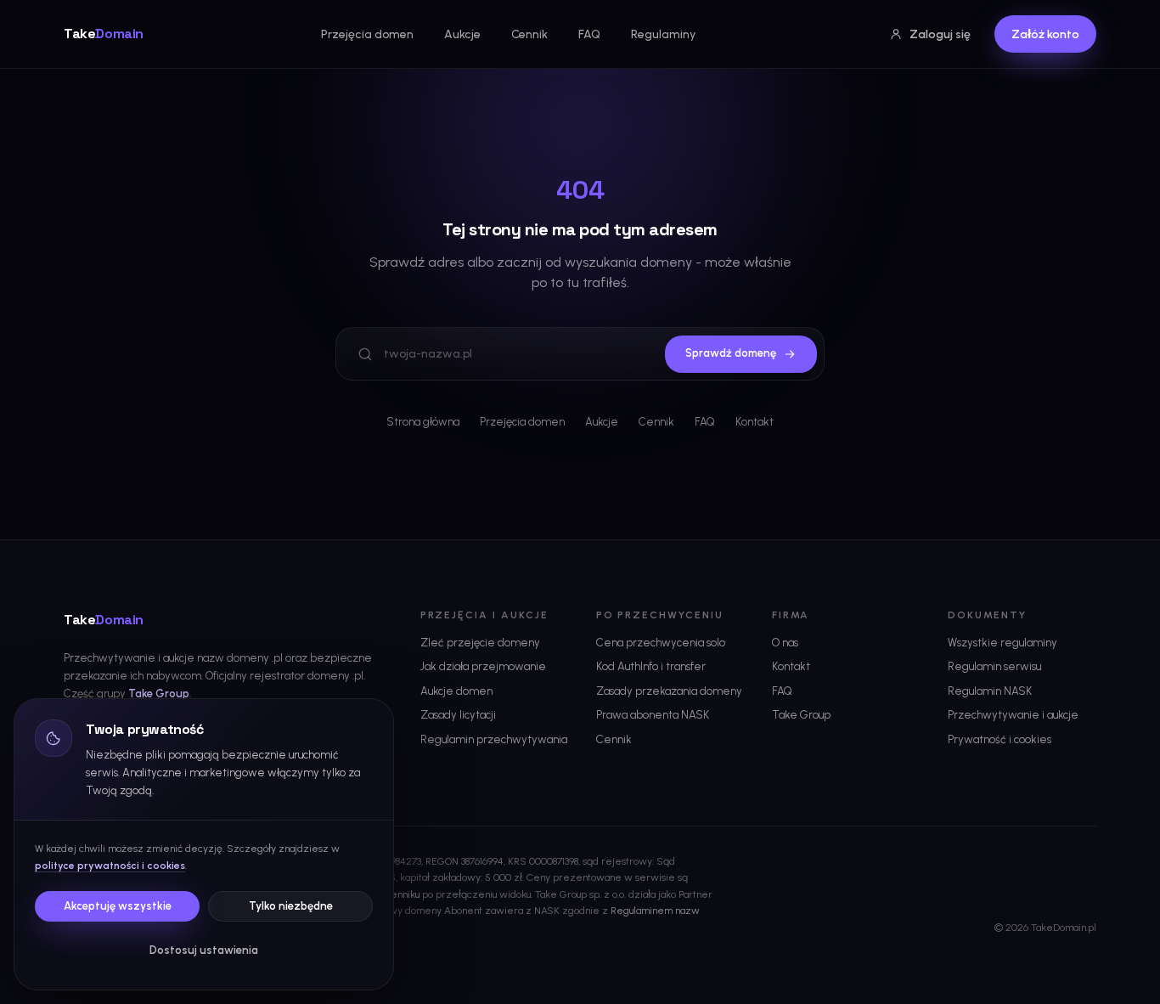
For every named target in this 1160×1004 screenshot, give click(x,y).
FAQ (589, 34)
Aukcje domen (456, 691)
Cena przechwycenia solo (660, 642)
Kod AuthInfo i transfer (651, 666)
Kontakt (754, 421)
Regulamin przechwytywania (493, 739)
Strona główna (422, 421)
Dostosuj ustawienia (203, 950)
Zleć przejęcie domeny (480, 642)
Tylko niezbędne (291, 906)
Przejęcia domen (367, 34)
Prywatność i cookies (999, 739)
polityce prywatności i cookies (110, 865)
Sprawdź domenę (730, 353)
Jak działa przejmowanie (483, 666)
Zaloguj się (940, 34)
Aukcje (462, 34)
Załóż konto (1045, 34)
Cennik (529, 34)
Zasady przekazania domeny (669, 691)
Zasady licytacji (458, 714)
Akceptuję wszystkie (118, 906)
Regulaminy (663, 34)
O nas (785, 642)
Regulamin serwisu (994, 666)
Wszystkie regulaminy (1002, 642)
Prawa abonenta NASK (652, 714)
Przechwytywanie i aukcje (1013, 714)
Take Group (158, 693)
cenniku (403, 894)
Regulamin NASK (990, 691)
